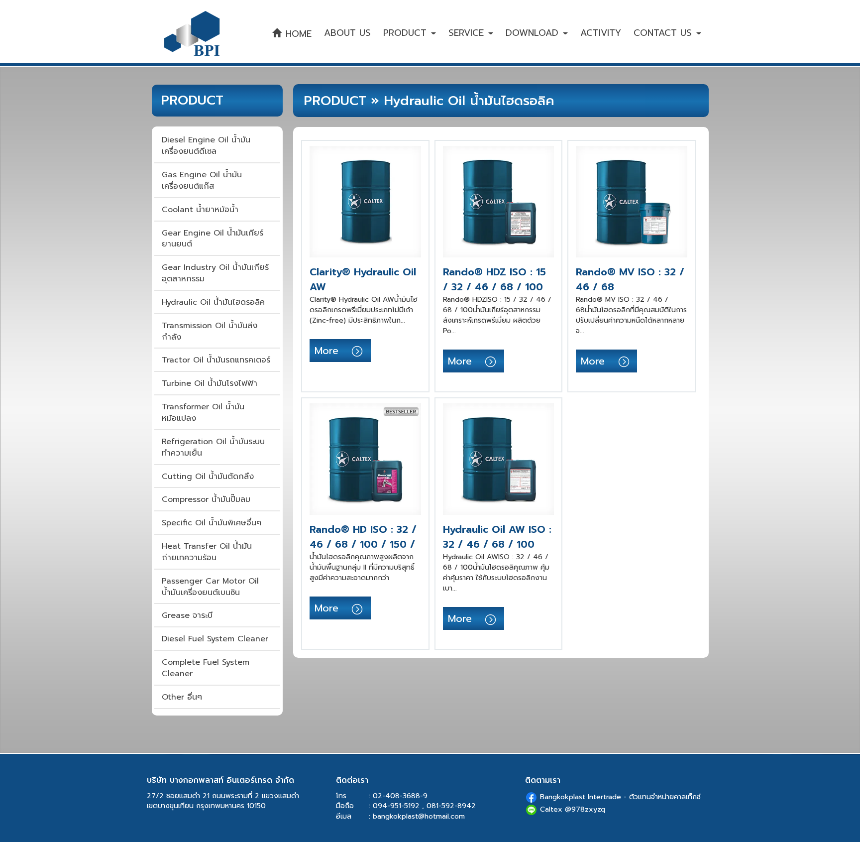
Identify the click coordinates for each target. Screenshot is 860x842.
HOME (297, 34)
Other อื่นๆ (182, 697)
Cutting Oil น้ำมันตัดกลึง (208, 476)
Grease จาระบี (187, 615)
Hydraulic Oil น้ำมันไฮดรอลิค (213, 302)
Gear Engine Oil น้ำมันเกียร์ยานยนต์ (212, 238)
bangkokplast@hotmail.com (419, 816)
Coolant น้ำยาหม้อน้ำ (200, 210)
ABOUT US (347, 33)
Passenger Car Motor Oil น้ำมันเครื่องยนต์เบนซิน (210, 587)
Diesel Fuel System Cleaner (215, 639)
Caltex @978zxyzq (572, 809)
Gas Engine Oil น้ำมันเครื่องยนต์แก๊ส (202, 180)
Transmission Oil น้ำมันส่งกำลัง (209, 331)
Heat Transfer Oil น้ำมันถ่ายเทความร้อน (207, 552)
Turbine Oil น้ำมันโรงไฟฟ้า (209, 383)
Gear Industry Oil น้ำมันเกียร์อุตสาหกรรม (215, 273)
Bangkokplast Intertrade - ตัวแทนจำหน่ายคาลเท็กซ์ (620, 797)
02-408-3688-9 (400, 796)
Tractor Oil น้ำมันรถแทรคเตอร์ (216, 360)
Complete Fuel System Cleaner (205, 668)
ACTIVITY (600, 33)
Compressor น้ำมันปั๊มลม (206, 499)
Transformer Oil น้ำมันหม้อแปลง (203, 412)
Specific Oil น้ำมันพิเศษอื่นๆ (211, 523)
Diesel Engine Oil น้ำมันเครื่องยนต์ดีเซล (206, 145)
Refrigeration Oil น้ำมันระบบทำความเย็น (213, 447)
